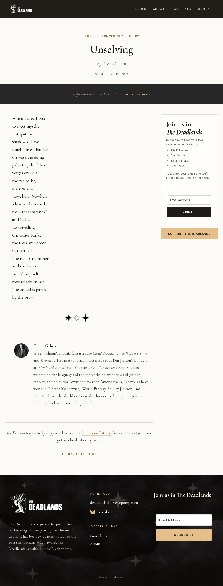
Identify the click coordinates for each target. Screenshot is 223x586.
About (159, 8)
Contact (206, 8)
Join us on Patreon (97, 432)
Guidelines (181, 8)
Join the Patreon (136, 94)
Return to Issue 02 (79, 454)
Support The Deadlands (189, 233)
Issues (140, 8)
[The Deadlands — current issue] (21, 8)
